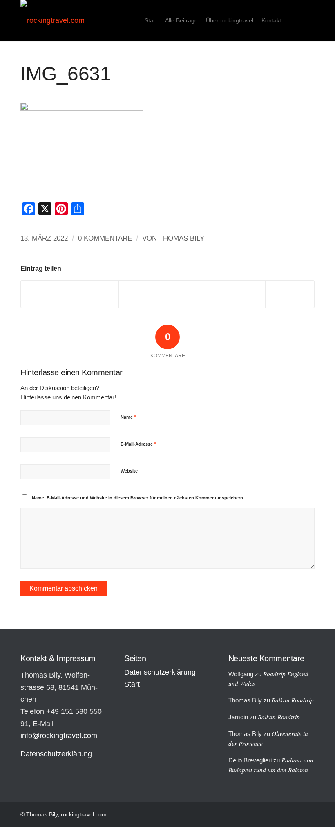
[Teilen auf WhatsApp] (143, 294)
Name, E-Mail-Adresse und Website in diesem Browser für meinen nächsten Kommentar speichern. (138, 497)
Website (129, 470)
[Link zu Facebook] (308, 20)
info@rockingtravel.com (58, 735)
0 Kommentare (105, 238)
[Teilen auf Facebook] (45, 294)
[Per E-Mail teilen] (290, 294)
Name (128, 417)
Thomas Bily (181, 238)
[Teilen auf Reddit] (241, 294)
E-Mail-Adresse (138, 444)
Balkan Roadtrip (293, 700)
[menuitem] (151, 20)
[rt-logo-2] (52, 20)
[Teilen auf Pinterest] (192, 294)
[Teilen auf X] (94, 294)
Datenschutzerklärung (56, 754)
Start (132, 684)
